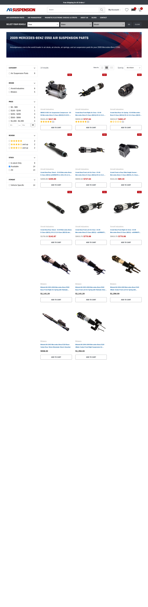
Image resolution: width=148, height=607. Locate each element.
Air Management (34, 17)
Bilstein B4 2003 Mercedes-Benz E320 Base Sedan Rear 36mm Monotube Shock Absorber (55, 346)
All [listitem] (12, 170)
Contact (103, 17)
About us (84, 17)
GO (33, 125)
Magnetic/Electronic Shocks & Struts (61, 17)
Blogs (94, 17)
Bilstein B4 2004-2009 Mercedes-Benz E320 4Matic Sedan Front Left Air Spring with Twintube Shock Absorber (124, 288)
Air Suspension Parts (15, 17)
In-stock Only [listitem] (16, 163)
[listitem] (22, 107)
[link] (56, 90)
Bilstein (43, 284)
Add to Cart (56, 127)
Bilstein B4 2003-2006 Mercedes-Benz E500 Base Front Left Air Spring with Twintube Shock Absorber (90, 288)
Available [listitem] (15, 166)
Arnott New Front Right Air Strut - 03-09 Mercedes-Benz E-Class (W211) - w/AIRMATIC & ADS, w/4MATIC (125, 231)
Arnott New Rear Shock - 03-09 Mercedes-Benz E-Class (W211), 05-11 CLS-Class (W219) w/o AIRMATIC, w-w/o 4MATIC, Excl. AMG (56, 231)
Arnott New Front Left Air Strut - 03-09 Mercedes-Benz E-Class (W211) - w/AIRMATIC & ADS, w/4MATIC (90, 231)
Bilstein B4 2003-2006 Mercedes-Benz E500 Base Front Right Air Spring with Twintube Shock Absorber (54, 288)
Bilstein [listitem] (14, 92)
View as (96, 67)
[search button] (102, 10)
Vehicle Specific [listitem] (17, 185)
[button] (133, 10)
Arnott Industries (47, 109)
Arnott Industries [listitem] (17, 88)
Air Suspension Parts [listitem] (19, 73)
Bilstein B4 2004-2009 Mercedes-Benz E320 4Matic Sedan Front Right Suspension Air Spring (89, 346)
